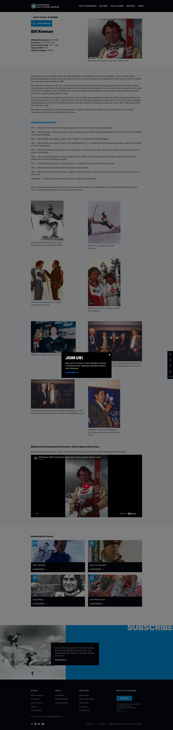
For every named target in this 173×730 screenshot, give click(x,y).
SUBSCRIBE (70, 372)
